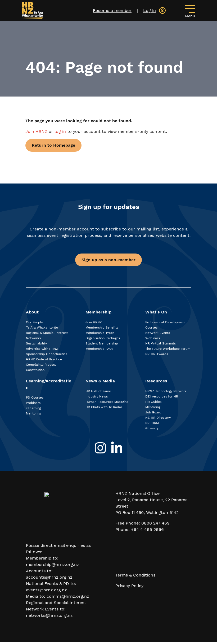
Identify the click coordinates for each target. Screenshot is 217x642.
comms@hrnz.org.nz (68, 596)
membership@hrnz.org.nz (52, 564)
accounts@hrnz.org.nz (49, 577)
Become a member (112, 10)
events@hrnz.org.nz (46, 589)
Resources (156, 380)
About (32, 312)
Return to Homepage (53, 145)
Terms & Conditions (135, 575)
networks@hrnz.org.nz (49, 615)
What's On (156, 312)
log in (60, 131)
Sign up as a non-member (108, 259)
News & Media (100, 380)
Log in (149, 10)
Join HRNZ (37, 131)
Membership (98, 312)
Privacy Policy (129, 585)
